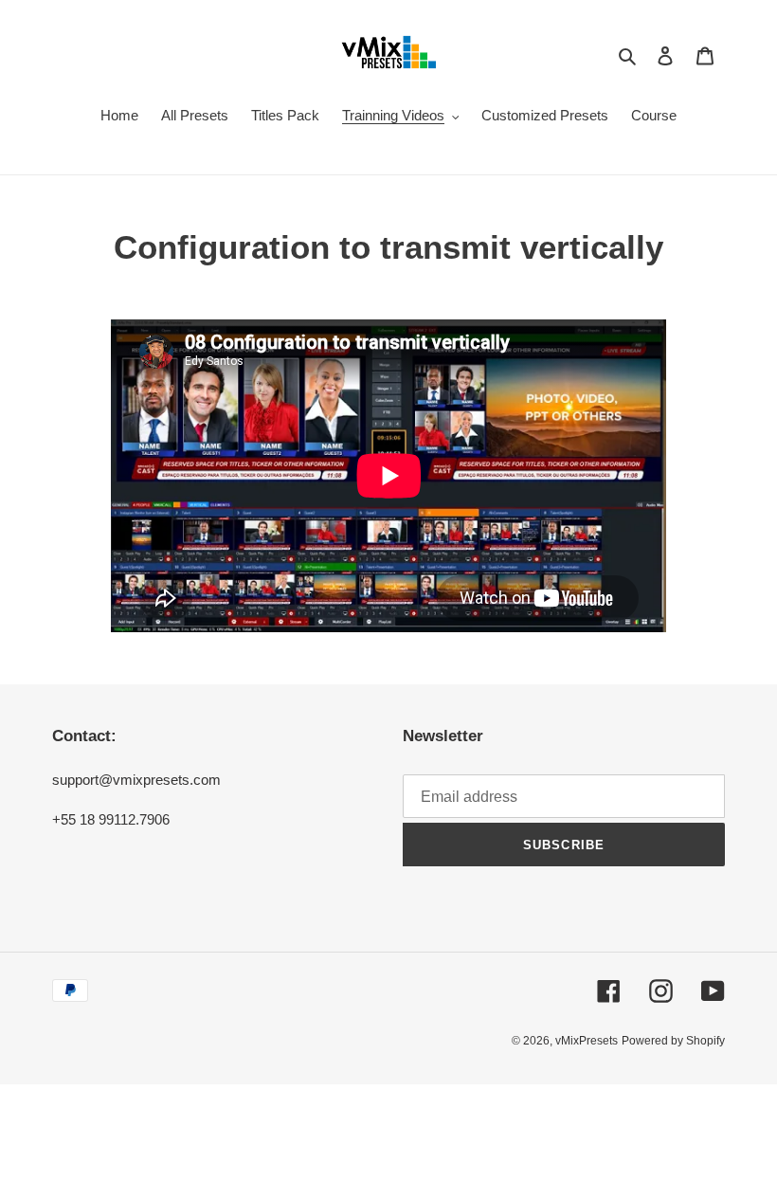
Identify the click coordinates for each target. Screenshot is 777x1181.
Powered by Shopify (673, 1040)
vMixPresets (586, 1040)
